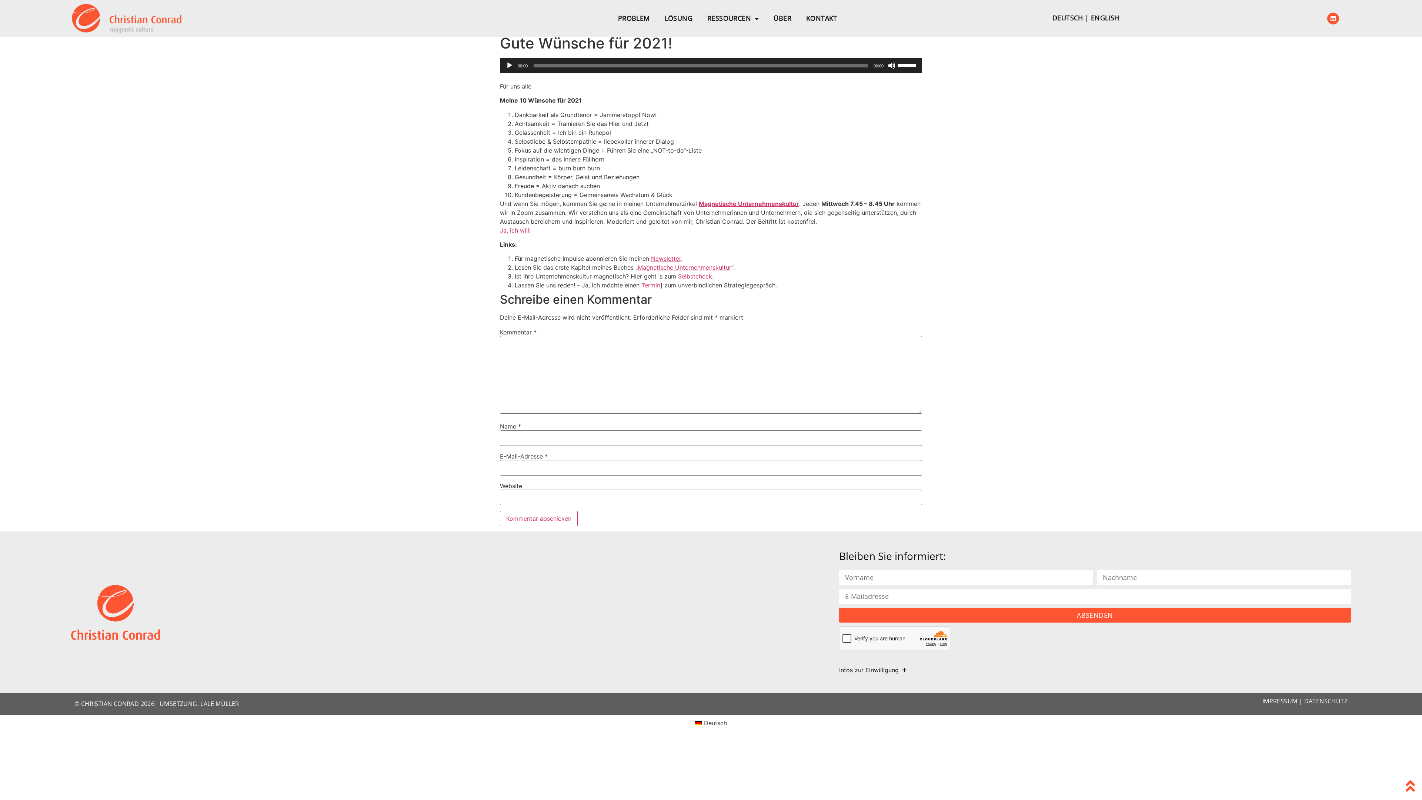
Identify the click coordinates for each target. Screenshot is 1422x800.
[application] (711, 65)
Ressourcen (729, 18)
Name (510, 426)
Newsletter (666, 258)
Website (511, 486)
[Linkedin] (1333, 18)
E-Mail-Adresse (524, 456)
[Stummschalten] (891, 65)
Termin (650, 285)
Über (782, 18)
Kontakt (821, 18)
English (1105, 17)
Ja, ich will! (515, 230)
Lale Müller (219, 704)
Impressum (1280, 701)
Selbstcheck (695, 276)
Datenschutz (1326, 701)
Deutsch (1067, 17)
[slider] (908, 64)
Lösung (678, 18)
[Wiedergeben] (509, 65)
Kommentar (518, 332)
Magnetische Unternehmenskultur (749, 203)
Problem (634, 18)
